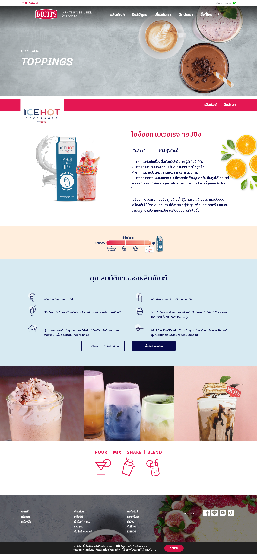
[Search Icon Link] (220, 14)
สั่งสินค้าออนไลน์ (154, 346)
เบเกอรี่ (25, 511)
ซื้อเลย (228, 3)
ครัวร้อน (25, 517)
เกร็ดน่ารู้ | (219, 3)
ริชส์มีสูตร (139, 14)
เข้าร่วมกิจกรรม (82, 522)
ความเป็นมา (133, 517)
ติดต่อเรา (186, 14)
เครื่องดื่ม (26, 522)
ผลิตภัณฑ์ (117, 14)
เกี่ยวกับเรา (163, 14)
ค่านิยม (130, 522)
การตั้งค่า (150, 550)
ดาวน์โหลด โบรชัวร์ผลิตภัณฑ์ (103, 346)
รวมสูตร (78, 526)
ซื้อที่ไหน (206, 14)
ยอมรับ (174, 548)
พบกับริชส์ (132, 511)
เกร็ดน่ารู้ (78, 517)
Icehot (131, 531)
